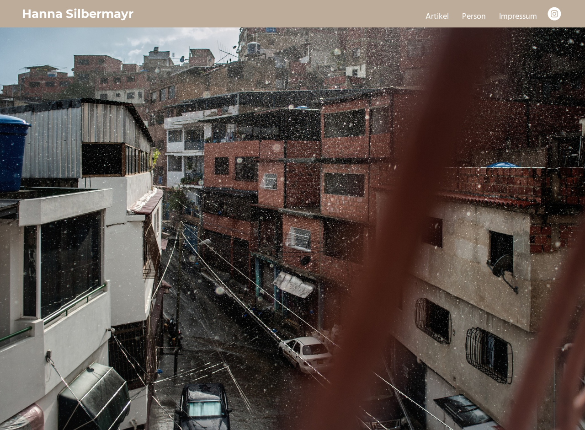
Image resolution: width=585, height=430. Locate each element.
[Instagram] (554, 14)
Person (474, 16)
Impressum (518, 16)
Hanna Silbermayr (77, 13)
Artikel (437, 16)
